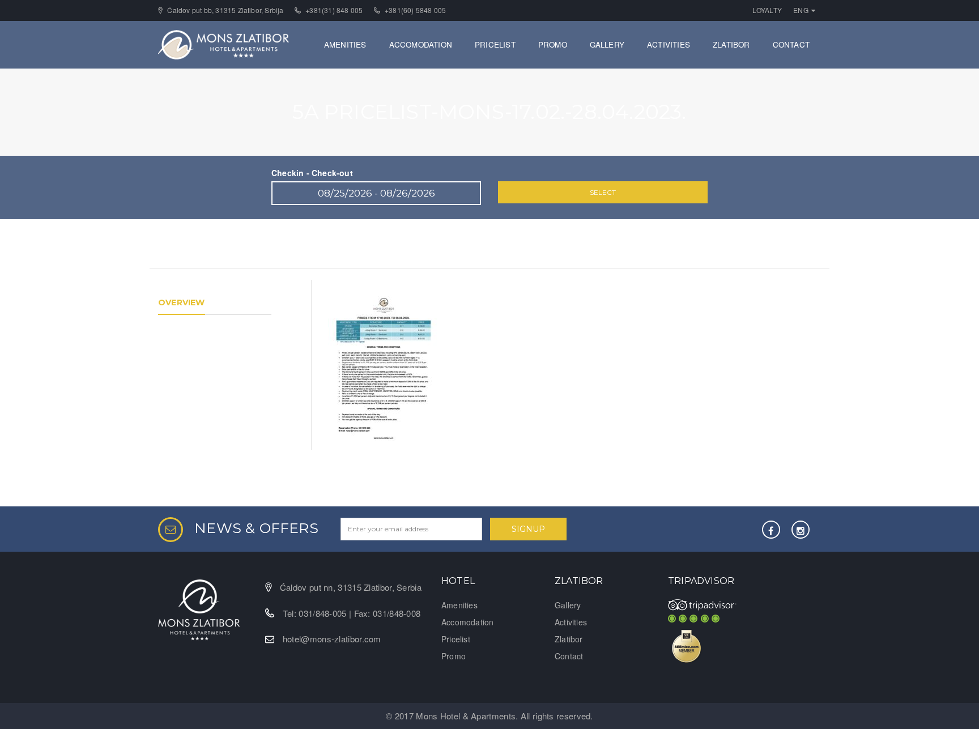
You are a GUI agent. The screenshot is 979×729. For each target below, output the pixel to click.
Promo (552, 44)
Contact (791, 44)
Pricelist (495, 44)
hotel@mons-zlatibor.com (332, 639)
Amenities (345, 44)
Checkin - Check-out (312, 172)
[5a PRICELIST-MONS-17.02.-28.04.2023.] (384, 368)
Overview (181, 302)
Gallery (607, 44)
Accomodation (420, 44)
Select (603, 192)
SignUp (528, 529)
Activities (668, 44)
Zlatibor (731, 44)
